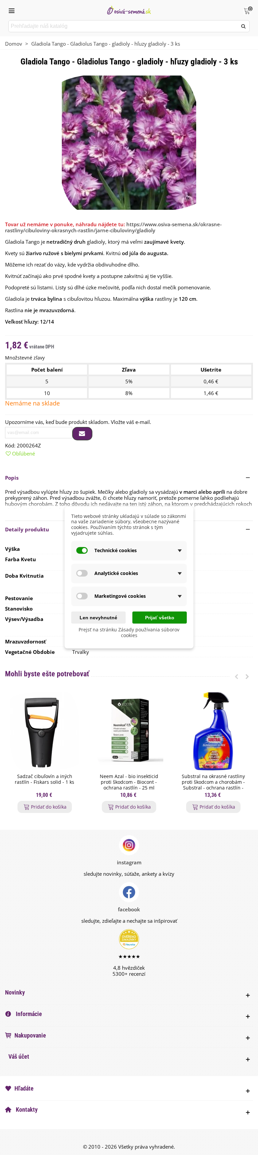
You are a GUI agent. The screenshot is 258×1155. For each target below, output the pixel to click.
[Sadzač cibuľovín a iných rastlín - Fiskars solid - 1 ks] (44, 731)
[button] (129, 477)
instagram (129, 862)
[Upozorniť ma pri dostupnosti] (82, 433)
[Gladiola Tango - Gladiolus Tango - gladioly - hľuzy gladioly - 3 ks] (129, 142)
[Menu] (11, 10)
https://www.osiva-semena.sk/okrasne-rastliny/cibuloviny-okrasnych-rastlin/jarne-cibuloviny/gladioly (113, 227)
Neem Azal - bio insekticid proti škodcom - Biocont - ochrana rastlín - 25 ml (129, 782)
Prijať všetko (159, 617)
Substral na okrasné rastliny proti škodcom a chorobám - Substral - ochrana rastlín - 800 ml (213, 785)
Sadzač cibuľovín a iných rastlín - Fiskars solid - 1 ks (44, 779)
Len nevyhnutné (98, 617)
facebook (129, 909)
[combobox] (123, 26)
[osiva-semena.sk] (129, 10)
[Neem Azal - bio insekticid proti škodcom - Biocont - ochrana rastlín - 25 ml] (128, 731)
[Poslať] (243, 26)
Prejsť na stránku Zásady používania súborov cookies (129, 632)
